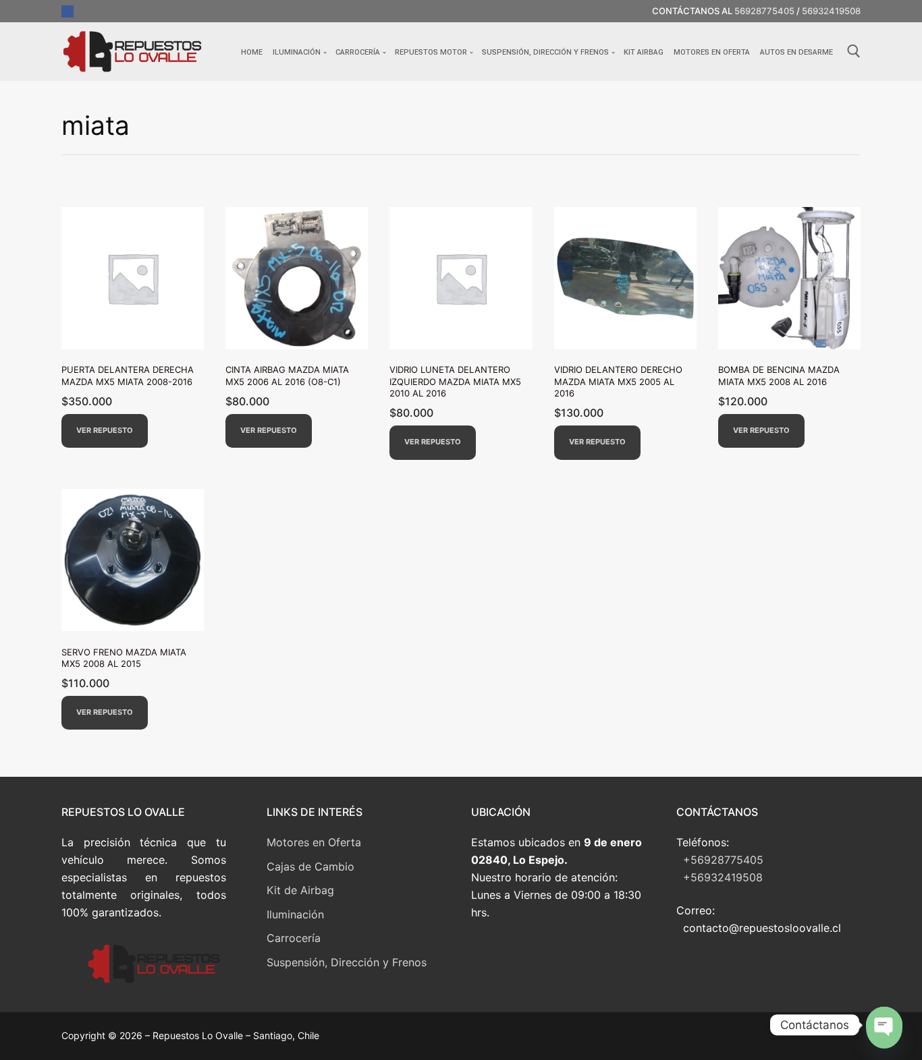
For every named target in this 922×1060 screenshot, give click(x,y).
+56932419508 (723, 877)
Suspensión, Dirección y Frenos (347, 962)
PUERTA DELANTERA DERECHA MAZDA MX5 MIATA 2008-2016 (127, 375)
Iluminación (295, 914)
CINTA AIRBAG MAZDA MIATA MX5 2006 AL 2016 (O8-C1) (287, 375)
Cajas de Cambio (310, 866)
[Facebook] (67, 11)
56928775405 (764, 10)
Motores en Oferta (314, 842)
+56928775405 (723, 859)
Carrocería (294, 938)
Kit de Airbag (300, 890)
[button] (104, 431)
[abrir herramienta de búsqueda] (854, 51)
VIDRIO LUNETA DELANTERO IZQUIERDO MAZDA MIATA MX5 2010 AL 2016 (455, 381)
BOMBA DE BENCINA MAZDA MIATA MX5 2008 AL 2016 (779, 375)
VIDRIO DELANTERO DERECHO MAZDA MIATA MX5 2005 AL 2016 (618, 381)
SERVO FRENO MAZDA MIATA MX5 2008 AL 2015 (123, 658)
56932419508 (831, 10)
